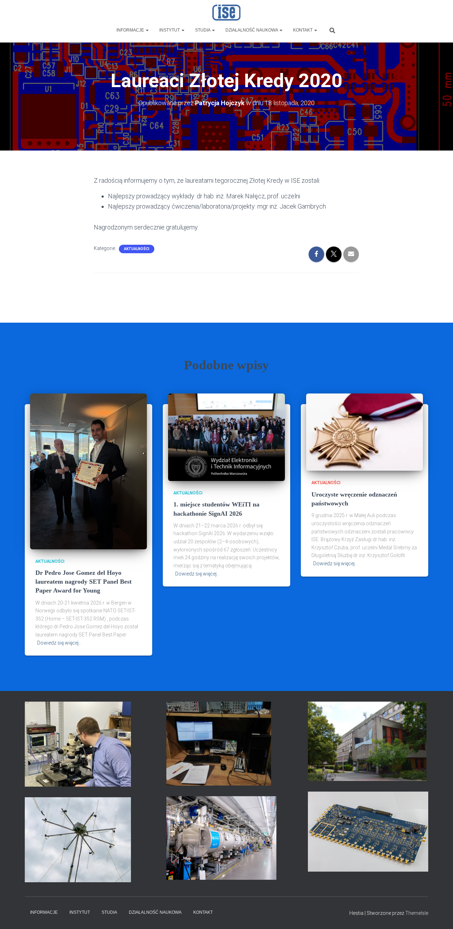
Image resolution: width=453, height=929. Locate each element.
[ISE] (226, 12)
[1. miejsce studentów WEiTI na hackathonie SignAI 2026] (226, 437)
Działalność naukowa (252, 30)
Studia (203, 30)
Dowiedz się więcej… (59, 643)
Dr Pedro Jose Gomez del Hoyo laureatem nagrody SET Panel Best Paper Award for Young (83, 581)
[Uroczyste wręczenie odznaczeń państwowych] (364, 432)
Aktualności (136, 249)
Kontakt (303, 30)
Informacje (130, 30)
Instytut (170, 30)
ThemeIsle (416, 913)
